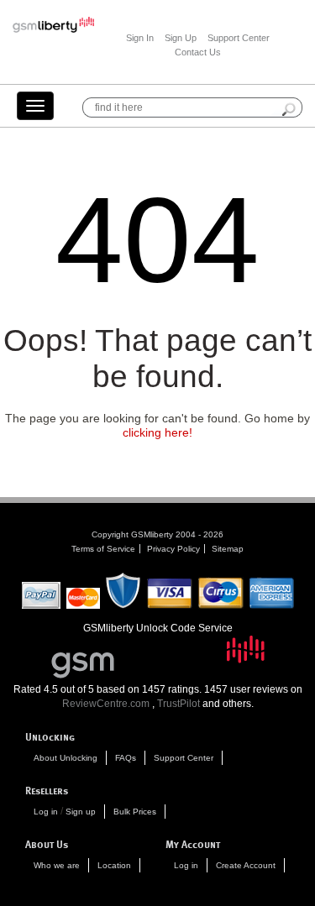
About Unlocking (65, 757)
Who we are (57, 865)
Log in (46, 811)
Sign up (81, 811)
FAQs (125, 757)
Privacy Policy (173, 548)
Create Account (246, 865)
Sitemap (228, 548)
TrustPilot (178, 704)
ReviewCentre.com (106, 704)
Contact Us (198, 52)
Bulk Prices (134, 811)
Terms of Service (103, 548)
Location (114, 865)
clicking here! (157, 432)
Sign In (140, 38)
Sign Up (181, 38)
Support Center (238, 38)
